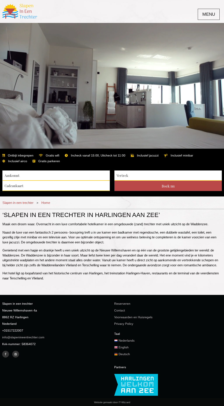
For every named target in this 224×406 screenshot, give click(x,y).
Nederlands (126, 340)
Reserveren (122, 303)
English (123, 347)
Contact (119, 310)
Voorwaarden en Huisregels (133, 317)
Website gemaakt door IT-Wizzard (112, 402)
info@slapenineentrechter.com (23, 337)
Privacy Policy (123, 323)
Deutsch (124, 354)
